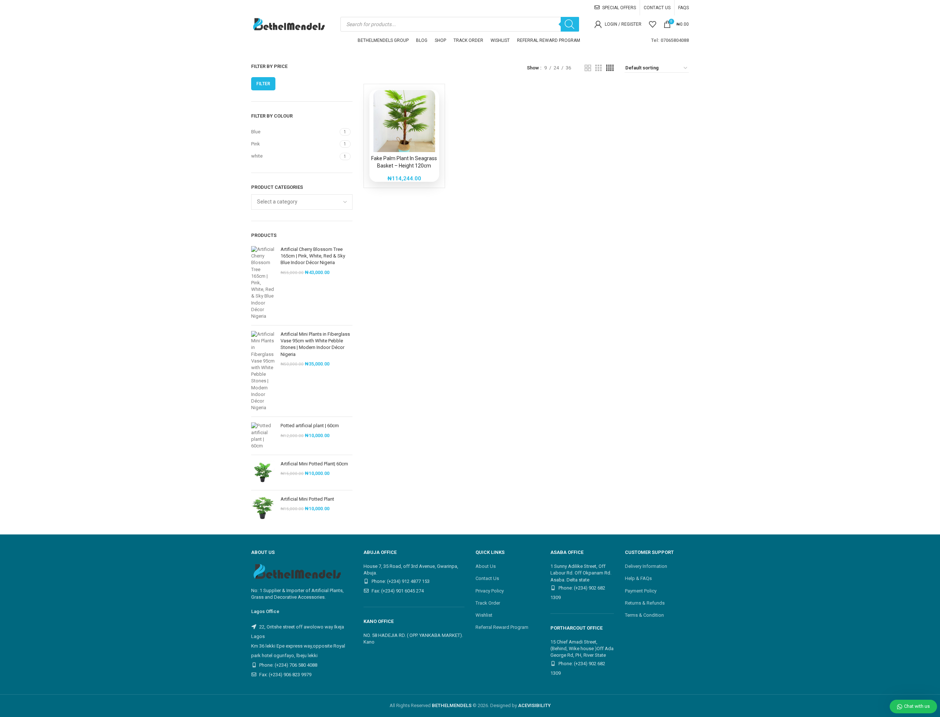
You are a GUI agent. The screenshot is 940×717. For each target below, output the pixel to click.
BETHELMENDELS (451, 705)
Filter (263, 83)
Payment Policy (641, 591)
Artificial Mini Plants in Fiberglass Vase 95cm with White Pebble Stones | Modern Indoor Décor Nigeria (315, 344)
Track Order (488, 603)
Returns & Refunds (645, 603)
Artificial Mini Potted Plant (307, 499)
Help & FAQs (638, 578)
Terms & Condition (644, 615)
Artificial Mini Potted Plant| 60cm (314, 463)
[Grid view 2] (588, 68)
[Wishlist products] (652, 24)
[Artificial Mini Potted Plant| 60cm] (263, 472)
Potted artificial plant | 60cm (310, 425)
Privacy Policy (490, 591)
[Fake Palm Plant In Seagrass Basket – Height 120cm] (404, 121)
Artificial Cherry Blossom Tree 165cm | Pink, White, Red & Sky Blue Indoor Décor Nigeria (313, 255)
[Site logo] (288, 23)
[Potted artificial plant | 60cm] (263, 435)
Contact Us (487, 578)
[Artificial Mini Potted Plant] (263, 508)
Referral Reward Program (502, 627)
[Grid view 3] (598, 68)
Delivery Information (646, 566)
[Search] (570, 24)
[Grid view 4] (610, 68)
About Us (486, 566)
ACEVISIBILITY (534, 705)
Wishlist (484, 615)
